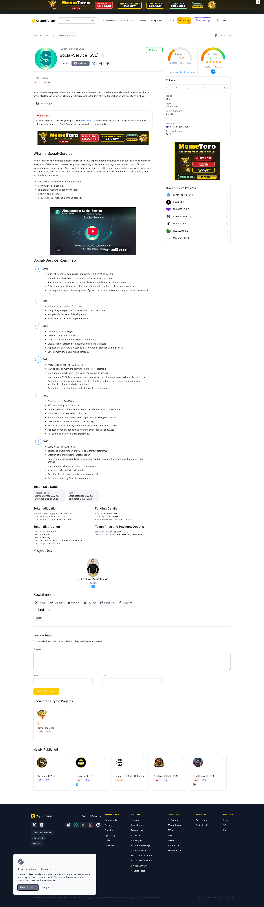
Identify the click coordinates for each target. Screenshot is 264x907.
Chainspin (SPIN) (46, 776)
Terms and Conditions (42, 832)
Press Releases (127, 20)
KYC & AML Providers (141, 860)
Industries (136, 835)
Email (105, 675)
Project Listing (203, 825)
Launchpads (137, 825)
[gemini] (83, 825)
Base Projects (175, 845)
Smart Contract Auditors (143, 855)
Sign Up (223, 20)
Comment (37, 649)
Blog (224, 830)
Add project (156, 20)
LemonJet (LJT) (84, 776)
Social (65, 63)
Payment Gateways (140, 845)
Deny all (46, 887)
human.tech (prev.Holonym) (130, 776)
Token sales (107, 20)
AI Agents (173, 820)
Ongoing (109, 830)
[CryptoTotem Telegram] (41, 825)
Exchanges (136, 840)
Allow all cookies (28, 887)
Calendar (109, 845)
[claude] (90, 825)
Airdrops (142, 20)
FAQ (224, 825)
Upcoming (110, 835)
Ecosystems (137, 830)
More (169, 20)
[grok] (98, 825)
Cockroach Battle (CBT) (166, 776)
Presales (109, 825)
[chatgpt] (68, 825)
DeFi (170, 835)
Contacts (226, 820)
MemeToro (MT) (45, 727)
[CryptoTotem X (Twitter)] (34, 825)
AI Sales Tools (138, 870)
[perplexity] (76, 825)
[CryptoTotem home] (43, 23)
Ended (108, 840)
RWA (170, 830)
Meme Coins (174, 825)
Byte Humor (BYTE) (203, 776)
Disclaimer (37, 843)
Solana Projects (176, 850)
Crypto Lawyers (139, 865)
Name (36, 675)
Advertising (184, 20)
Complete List (112, 820)
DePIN (171, 840)
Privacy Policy (38, 838)
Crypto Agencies (139, 850)
